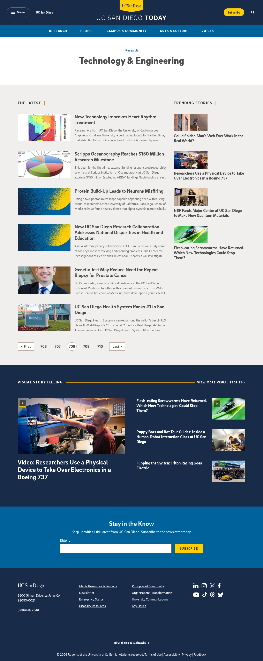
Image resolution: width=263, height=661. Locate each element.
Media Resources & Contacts (98, 586)
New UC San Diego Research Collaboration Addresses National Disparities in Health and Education (119, 232)
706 (43, 346)
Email (65, 540)
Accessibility (172, 654)
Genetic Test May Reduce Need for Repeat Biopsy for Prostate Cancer (116, 272)
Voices (208, 31)
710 (100, 346)
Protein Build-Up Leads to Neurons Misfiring (119, 191)
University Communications (150, 599)
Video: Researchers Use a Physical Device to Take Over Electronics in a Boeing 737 (64, 469)
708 (72, 346)
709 (86, 346)
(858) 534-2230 (28, 610)
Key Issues (139, 606)
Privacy (187, 654)
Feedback (200, 654)
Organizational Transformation (152, 593)
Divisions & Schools (130, 643)
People (86, 31)
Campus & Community (127, 31)
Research (58, 31)
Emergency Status (91, 599)
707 (58, 346)
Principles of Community (148, 586)
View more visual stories (220, 382)
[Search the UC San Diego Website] (252, 12)
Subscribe (234, 12)
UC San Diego (44, 12)
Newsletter (86, 593)
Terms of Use (153, 654)
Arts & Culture (174, 31)
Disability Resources (92, 606)
